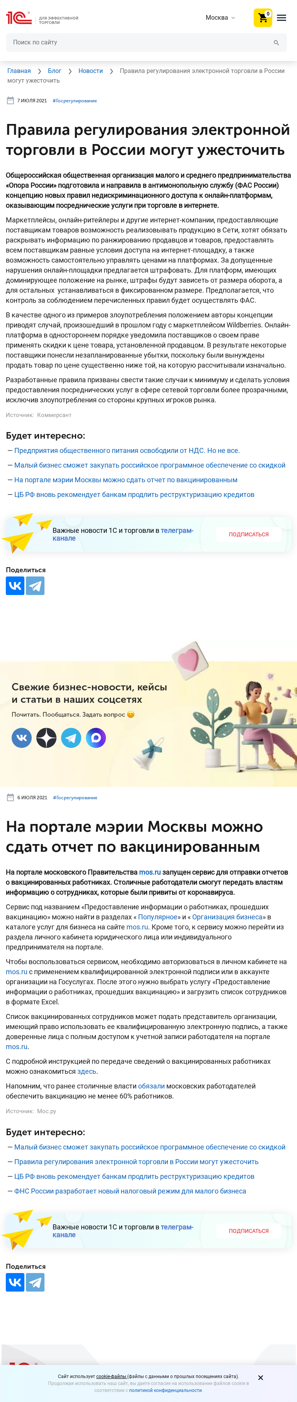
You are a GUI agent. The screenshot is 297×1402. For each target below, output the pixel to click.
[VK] (22, 738)
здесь (86, 1071)
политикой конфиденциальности (165, 1390)
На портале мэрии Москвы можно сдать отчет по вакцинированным (125, 480)
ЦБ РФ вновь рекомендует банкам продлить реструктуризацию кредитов (134, 494)
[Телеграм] (71, 738)
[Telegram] (35, 585)
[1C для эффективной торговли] (48, 18)
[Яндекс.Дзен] (46, 738)
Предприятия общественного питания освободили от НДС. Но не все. (127, 450)
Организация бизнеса (227, 917)
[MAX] (96, 738)
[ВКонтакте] (15, 585)
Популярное (158, 917)
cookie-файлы (111, 1376)
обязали (151, 1086)
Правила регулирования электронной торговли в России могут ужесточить (136, 1162)
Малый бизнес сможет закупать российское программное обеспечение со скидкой (149, 465)
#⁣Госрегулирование (75, 100)
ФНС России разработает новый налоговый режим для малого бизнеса (130, 1191)
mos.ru (137, 927)
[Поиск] (276, 42)
